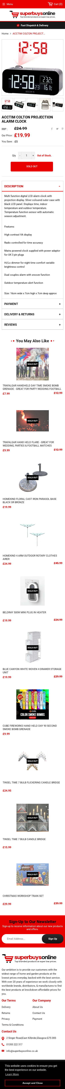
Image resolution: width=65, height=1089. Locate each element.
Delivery (6, 1007)
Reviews (10, 324)
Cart (57, 4)
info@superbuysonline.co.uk (22, 1051)
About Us (37, 1007)
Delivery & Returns (19, 314)
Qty (14, 155)
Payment (11, 304)
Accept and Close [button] (32, 1083)
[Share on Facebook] (50, 128)
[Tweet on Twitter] (55, 128)
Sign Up (52, 938)
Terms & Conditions (13, 1024)
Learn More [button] (12, 1074)
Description (13, 186)
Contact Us (38, 1013)
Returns (6, 1013)
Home (5, 33)
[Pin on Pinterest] (60, 128)
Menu (10, 4)
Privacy (6, 1018)
